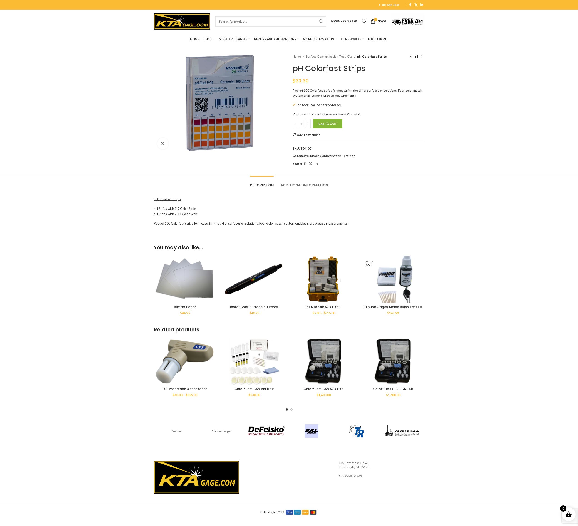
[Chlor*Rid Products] (401, 431)
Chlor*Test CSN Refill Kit (254, 389)
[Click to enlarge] (163, 143)
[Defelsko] (266, 431)
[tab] (262, 183)
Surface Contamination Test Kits (329, 56)
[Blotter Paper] (185, 279)
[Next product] (421, 56)
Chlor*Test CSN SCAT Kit (324, 389)
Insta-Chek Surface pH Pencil (254, 307)
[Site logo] (182, 21)
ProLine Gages (221, 431)
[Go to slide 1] (287, 409)
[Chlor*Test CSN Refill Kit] (254, 361)
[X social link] (416, 5)
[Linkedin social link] (421, 5)
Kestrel (176, 431)
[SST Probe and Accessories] (185, 361)
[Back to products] (416, 56)
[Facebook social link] (410, 5)
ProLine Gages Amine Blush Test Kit (393, 307)
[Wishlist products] (363, 21)
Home (297, 56)
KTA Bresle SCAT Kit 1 (324, 307)
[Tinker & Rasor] (356, 431)
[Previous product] (411, 56)
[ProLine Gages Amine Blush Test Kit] (393, 279)
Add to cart (328, 124)
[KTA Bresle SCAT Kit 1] (324, 279)
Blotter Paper (185, 307)
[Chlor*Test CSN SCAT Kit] (324, 361)
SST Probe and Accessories (184, 389)
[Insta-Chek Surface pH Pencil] (254, 279)
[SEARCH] (321, 21)
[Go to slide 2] (291, 409)
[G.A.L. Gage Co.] (311, 431)
